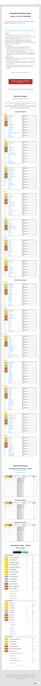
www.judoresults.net (20, 472)
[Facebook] (2, 683)
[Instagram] (4, 683)
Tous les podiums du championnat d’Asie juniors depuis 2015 (20, 89)
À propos (16, 675)
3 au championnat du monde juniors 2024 (22, 58)
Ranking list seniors (10, 676)
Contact (33, 676)
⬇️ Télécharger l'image (17, 552)
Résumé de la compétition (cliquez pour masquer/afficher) (21, 30)
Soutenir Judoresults (20, 678)
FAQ (20, 675)
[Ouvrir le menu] (38, 2)
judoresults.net (22, 665)
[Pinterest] (6, 683)
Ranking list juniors (18, 676)
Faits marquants (31, 675)
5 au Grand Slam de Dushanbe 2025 (21, 65)
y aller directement (21, 23)
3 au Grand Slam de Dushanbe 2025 (26, 54)
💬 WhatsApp (25, 552)
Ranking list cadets (27, 676)
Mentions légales (9, 675)
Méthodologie (24, 675)
